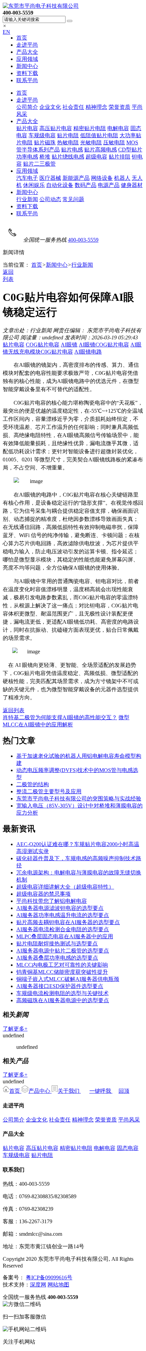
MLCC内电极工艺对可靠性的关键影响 (62, 965)
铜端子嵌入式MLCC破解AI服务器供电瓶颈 (67, 979)
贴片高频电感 (100, 149)
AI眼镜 (69, 344)
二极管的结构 (32, 784)
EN (6, 32)
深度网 (38, 1284)
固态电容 (128, 1148)
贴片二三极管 (39, 164)
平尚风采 (129, 1120)
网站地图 (58, 1284)
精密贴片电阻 (89, 128)
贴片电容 (27, 128)
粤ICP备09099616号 (49, 1277)
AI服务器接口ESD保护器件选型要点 (59, 986)
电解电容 (118, 128)
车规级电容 (42, 135)
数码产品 (85, 185)
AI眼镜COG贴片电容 (104, 344)
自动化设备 (59, 185)
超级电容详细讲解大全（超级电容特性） (65, 887)
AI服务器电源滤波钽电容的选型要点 (60, 908)
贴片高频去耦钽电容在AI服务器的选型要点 (68, 922)
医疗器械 (50, 178)
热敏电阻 (68, 142)
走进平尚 (27, 45)
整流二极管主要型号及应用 (48, 791)
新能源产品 (76, 178)
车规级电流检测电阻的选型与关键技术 (62, 993)
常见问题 (73, 199)
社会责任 (73, 107)
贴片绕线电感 (68, 157)
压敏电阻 (114, 142)
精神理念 (96, 107)
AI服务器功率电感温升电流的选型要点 (62, 915)
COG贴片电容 (42, 344)
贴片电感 (72, 149)
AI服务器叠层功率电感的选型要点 (57, 958)
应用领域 (27, 59)
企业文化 (50, 107)
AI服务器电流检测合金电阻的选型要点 (62, 929)
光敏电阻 (91, 142)
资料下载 (27, 73)
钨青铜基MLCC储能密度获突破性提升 (62, 972)
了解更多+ (15, 1029)
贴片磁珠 (45, 142)
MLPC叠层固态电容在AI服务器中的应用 (64, 936)
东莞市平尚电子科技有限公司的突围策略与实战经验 (78, 798)
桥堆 (44, 157)
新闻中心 (27, 66)
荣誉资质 (119, 107)
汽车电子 (27, 178)
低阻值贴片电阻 (99, 135)
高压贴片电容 (55, 128)
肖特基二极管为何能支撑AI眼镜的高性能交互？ (60, 717)
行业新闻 (27, 199)
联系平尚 (27, 80)
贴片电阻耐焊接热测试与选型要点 (57, 943)
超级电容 (96, 157)
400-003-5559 (83, 240)
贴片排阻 (119, 157)
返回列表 (13, 710)
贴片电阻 (68, 135)
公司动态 (50, 199)
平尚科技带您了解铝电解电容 (51, 901)
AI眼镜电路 (88, 352)
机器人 (122, 178)
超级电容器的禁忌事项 (43, 894)
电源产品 (109, 185)
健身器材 (132, 185)
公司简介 (27, 107)
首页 (21, 38)
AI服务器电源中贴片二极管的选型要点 (62, 951)
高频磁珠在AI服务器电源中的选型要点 (62, 1000)
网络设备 (102, 178)
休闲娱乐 (34, 185)
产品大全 (27, 52)
